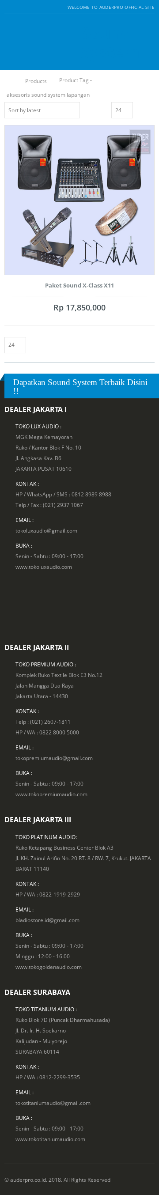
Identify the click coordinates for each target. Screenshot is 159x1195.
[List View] (151, 109)
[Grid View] (141, 109)
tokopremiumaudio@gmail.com (54, 757)
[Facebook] (7, 7)
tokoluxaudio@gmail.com (46, 530)
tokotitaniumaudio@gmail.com (53, 1102)
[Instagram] (29, 7)
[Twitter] (18, 7)
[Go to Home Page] (10, 81)
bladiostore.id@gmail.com (47, 919)
